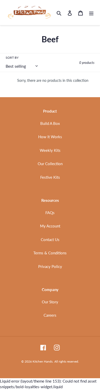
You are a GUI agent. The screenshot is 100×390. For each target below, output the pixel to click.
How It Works (50, 136)
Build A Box (50, 123)
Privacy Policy (50, 266)
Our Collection (50, 163)
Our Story (50, 301)
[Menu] (91, 12)
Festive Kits (50, 177)
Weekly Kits (50, 150)
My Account (50, 226)
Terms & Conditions (50, 253)
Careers (50, 315)
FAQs (50, 212)
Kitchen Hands (43, 361)
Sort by (12, 57)
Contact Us (50, 239)
